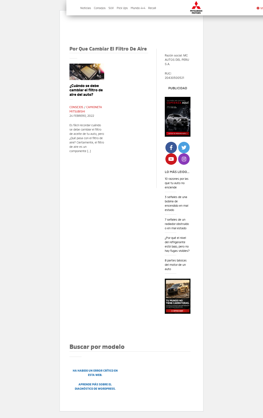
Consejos (100, 8)
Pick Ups (122, 8)
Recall (152, 8)
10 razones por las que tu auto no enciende (176, 182)
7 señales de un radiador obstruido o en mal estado (177, 223)
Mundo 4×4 (138, 8)
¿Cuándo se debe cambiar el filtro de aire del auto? (86, 90)
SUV (111, 8)
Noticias (85, 8)
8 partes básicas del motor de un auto (176, 264)
